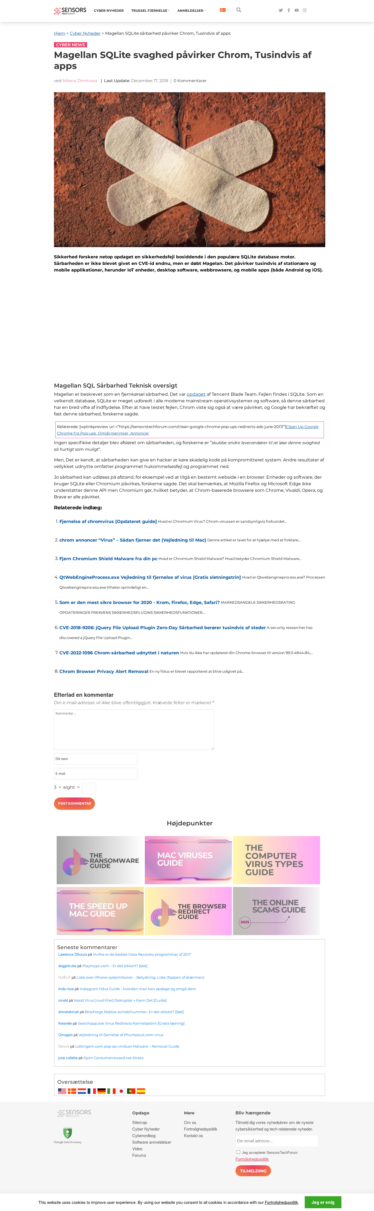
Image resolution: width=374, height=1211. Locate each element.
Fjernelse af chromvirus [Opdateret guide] (108, 521)
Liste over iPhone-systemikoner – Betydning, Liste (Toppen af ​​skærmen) (140, 977)
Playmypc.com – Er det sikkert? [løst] (114, 966)
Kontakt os (193, 1135)
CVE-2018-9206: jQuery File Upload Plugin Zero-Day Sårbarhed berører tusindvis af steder (162, 627)
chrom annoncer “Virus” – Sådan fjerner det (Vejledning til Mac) (132, 540)
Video (137, 1148)
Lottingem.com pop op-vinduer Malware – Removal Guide (127, 1046)
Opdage (140, 1112)
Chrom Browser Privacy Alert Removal (103, 671)
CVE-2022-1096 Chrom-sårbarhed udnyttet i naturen (119, 652)
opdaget (196, 394)
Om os (190, 1122)
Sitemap (139, 1122)
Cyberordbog (144, 1135)
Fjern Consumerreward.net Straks (113, 1058)
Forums (139, 1155)
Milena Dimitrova (79, 80)
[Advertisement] (189, 329)
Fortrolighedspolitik (281, 1202)
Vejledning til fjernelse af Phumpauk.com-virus (121, 1035)
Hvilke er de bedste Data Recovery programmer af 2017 (142, 954)
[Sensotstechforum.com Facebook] (289, 10)
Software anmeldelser (151, 1142)
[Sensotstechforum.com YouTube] (297, 10)
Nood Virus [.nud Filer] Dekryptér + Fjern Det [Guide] (120, 1000)
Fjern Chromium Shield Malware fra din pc (108, 558)
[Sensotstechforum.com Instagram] (305, 10)
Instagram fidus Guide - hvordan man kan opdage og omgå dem (138, 989)
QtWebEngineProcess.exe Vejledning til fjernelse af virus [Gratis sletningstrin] (150, 577)
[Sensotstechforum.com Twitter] (281, 10)
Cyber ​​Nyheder (109, 10)
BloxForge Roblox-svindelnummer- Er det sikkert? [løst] (134, 1012)
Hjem (59, 33)
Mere (189, 1112)
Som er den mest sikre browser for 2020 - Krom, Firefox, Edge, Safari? (139, 602)
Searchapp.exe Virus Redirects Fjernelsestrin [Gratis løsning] (131, 1023)
